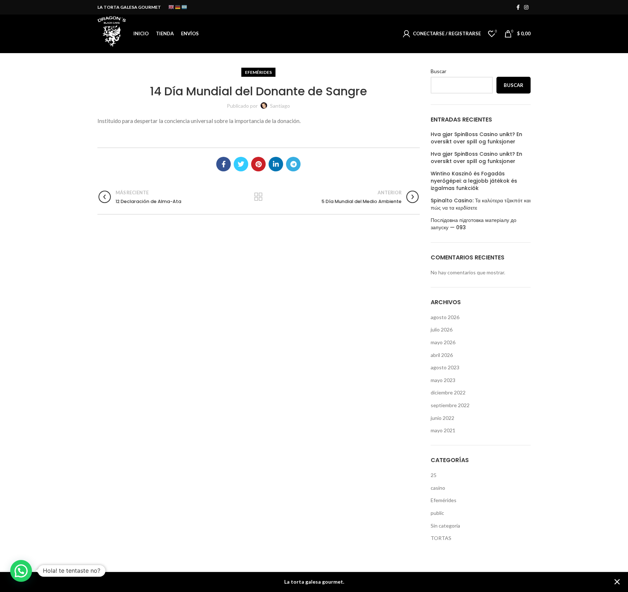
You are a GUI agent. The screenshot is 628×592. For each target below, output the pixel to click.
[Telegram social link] (293, 164)
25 (433, 475)
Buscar (438, 71)
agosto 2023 (445, 367)
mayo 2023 (443, 380)
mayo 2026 (443, 342)
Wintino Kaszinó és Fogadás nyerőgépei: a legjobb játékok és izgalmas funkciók (474, 180)
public (437, 513)
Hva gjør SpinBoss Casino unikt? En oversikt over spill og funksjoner (476, 138)
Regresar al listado (258, 196)
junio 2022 (442, 418)
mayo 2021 (443, 430)
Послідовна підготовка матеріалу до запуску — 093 (473, 224)
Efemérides (258, 72)
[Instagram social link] (526, 7)
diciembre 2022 (448, 392)
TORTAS (441, 538)
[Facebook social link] (518, 7)
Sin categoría (445, 526)
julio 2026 (441, 329)
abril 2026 (442, 355)
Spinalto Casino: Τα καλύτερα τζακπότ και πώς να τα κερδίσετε (481, 204)
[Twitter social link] (241, 164)
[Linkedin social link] (276, 164)
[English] (171, 6)
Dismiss (617, 582)
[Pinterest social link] (258, 164)
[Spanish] (184, 6)
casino (438, 488)
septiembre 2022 (450, 405)
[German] (178, 6)
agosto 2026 (445, 317)
